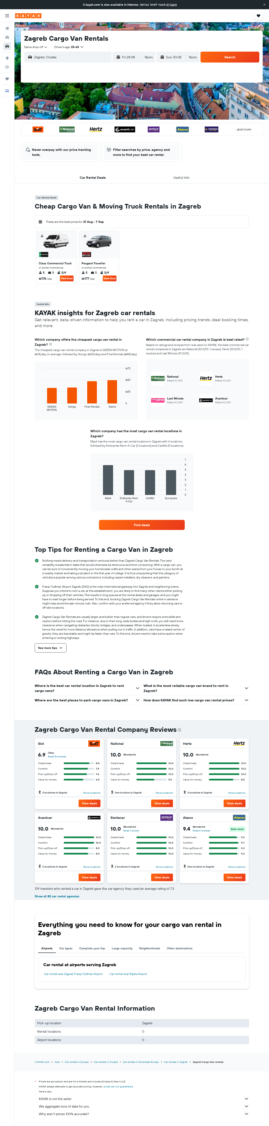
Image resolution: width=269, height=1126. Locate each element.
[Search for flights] (7, 28)
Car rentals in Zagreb (176, 1061)
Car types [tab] (66, 948)
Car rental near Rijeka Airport (128, 974)
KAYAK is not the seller (55, 1099)
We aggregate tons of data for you (64, 1106)
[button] (264, 4)
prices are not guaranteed (118, 1086)
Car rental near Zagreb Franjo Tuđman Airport (73, 974)
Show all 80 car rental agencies (57, 896)
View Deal (67, 278)
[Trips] (7, 79)
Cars (57, 1061)
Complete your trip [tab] (92, 948)
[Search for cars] (7, 46)
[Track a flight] (7, 67)
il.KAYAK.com (42, 1061)
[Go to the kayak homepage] (28, 15)
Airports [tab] (47, 948)
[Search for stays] (7, 37)
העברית (171, 5)
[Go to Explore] (7, 58)
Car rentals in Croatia (106, 1061)
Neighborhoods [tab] (149, 948)
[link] (142, 525)
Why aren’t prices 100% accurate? (64, 1114)
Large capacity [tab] (122, 948)
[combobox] (36, 47)
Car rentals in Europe (77, 1061)
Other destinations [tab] (180, 948)
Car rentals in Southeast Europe (141, 1061)
